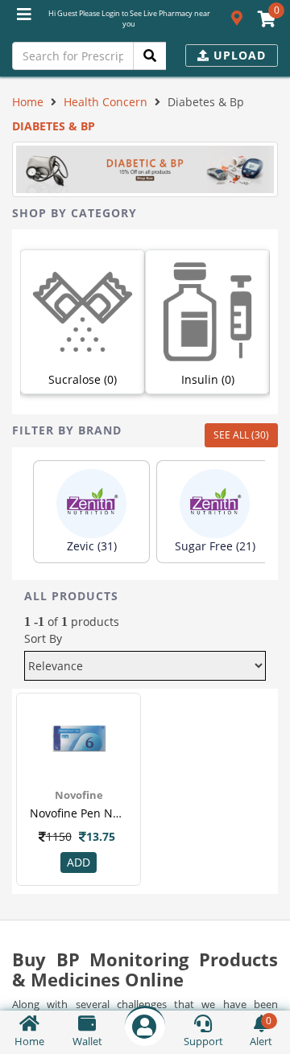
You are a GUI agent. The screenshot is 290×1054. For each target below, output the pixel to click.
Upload (237, 55)
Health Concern (105, 101)
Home (28, 101)
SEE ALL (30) (241, 435)
